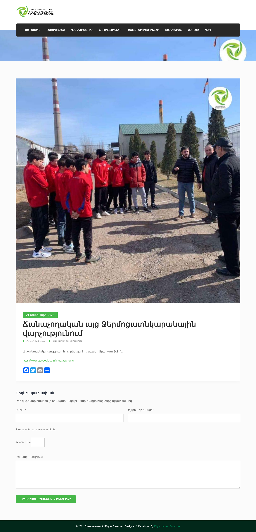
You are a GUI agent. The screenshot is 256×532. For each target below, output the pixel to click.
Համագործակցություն (67, 341)
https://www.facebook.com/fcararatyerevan (49, 360)
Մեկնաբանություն (30, 456)
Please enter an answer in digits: (36, 429)
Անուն (21, 409)
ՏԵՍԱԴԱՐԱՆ (173, 29)
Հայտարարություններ (143, 29)
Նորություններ (110, 29)
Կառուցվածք (55, 29)
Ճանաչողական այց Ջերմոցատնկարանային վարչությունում (109, 328)
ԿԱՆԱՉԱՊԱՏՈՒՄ (82, 29)
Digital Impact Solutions (167, 526)
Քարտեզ (193, 29)
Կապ (208, 29)
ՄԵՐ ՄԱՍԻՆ (32, 29)
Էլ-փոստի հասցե (141, 409)
